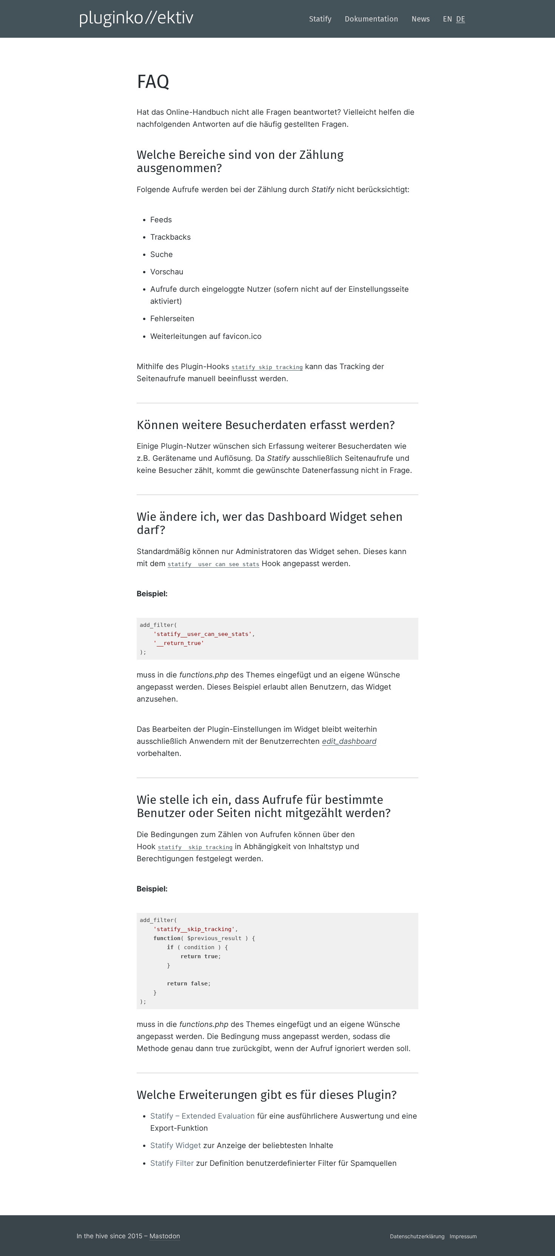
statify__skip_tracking (195, 847)
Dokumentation (371, 18)
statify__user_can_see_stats (213, 564)
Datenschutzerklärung (417, 1236)
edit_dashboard (349, 741)
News (421, 18)
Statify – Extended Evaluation (202, 1116)
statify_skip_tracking (267, 367)
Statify (320, 18)
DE (460, 19)
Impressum (463, 1236)
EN (447, 18)
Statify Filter (172, 1163)
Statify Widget (175, 1145)
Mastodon (165, 1236)
